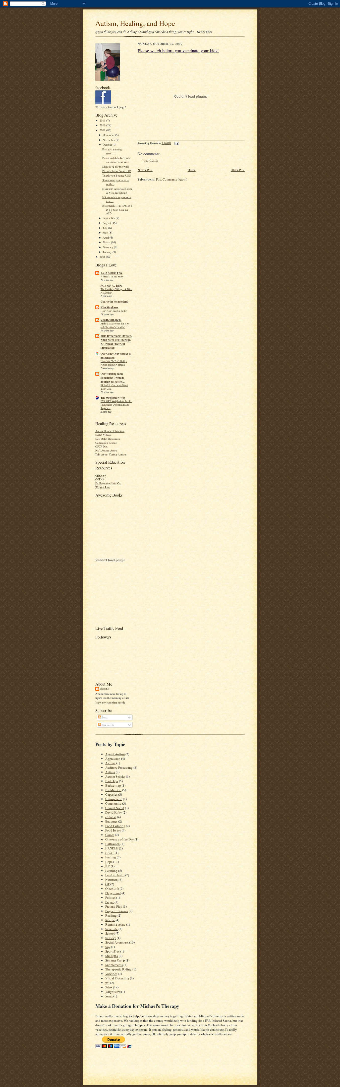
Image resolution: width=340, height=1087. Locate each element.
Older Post (238, 170)
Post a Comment (150, 161)
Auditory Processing (119, 767)
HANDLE (111, 848)
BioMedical (113, 790)
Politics (110, 897)
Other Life (112, 888)
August (107, 223)
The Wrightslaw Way (113, 398)
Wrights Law (102, 487)
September (109, 218)
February (108, 247)
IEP (107, 866)
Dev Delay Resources (107, 439)
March (107, 242)
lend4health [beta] (111, 320)
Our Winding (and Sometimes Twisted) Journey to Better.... (113, 378)
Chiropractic (113, 799)
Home (192, 170)
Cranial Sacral (114, 808)
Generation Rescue (106, 443)
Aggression (112, 758)
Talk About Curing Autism (110, 454)
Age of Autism (115, 754)
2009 (103, 130)
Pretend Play (113, 906)
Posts (104, 717)
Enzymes (111, 821)
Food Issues (113, 830)
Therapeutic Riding (118, 969)
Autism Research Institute (109, 431)
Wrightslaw (112, 991)
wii (107, 982)
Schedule (111, 929)
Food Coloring (115, 826)
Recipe (110, 920)
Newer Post (145, 170)
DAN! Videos (103, 435)
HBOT (109, 852)
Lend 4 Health (114, 875)
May (106, 232)
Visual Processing (117, 978)
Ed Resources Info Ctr (108, 483)
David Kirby (113, 812)
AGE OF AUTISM (111, 286)
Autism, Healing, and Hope (135, 23)
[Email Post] (176, 143)
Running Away (115, 924)
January (108, 252)
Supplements (114, 964)
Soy (107, 947)
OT (107, 884)
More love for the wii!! (115, 166)
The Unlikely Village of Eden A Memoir (116, 290)
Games (109, 834)
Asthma (110, 763)
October (108, 144)
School (110, 933)
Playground (113, 893)
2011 (103, 120)
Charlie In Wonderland (114, 302)
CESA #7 (100, 475)
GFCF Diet (101, 446)
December (109, 135)
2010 (103, 125)
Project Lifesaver (116, 911)
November (109, 140)
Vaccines (111, 973)
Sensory (110, 938)
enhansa (110, 817)
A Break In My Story (112, 276)
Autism (110, 772)
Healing (110, 857)
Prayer (109, 902)
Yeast (109, 996)
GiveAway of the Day (119, 839)
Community (113, 803)
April (106, 237)
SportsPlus (112, 951)
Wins (108, 987)
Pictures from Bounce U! (116, 171)
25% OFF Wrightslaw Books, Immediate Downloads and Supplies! (116, 404)
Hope (109, 861)
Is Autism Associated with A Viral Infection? (117, 190)
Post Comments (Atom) (171, 179)
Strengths (111, 956)
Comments (107, 725)
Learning (111, 870)
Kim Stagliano (109, 307)
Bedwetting (113, 785)
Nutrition (111, 879)
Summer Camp (115, 960)
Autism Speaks (115, 776)
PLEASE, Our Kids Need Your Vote (114, 387)
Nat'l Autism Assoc (106, 450)
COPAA (99, 479)
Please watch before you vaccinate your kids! (116, 160)
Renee (105, 688)
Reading (111, 915)
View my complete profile (110, 702)
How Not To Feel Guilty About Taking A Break (114, 362)
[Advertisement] (153, 1056)
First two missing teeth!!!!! (112, 151)
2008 (103, 256)
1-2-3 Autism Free (111, 273)
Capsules (111, 794)
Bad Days (111, 781)
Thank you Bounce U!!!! (116, 175)
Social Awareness (116, 942)
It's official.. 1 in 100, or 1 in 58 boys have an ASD (117, 209)
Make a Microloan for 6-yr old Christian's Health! (115, 325)
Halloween (112, 843)
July (105, 228)
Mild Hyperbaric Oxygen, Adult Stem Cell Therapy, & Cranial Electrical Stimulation (116, 342)
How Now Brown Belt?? (114, 311)
